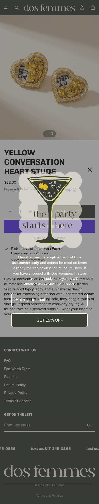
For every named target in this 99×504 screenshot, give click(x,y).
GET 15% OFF (49, 320)
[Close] (90, 170)
